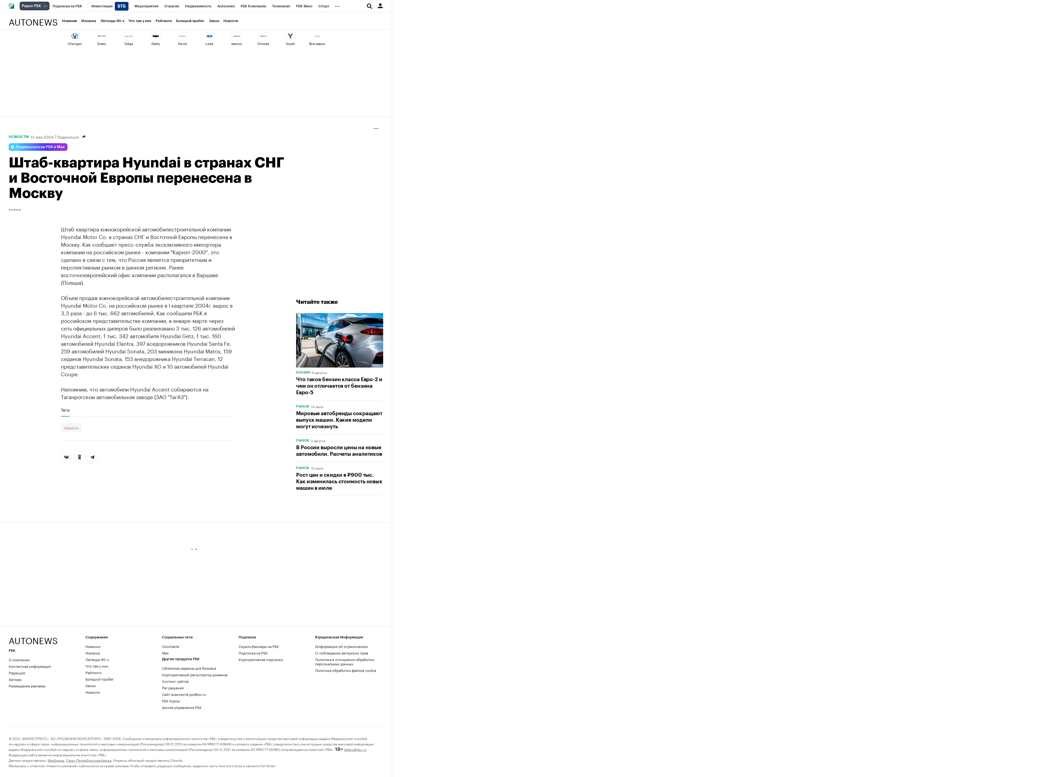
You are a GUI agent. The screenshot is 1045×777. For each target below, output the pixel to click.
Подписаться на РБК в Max (40, 147)
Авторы (15, 679)
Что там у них (139, 21)
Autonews (33, 19)
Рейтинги (164, 21)
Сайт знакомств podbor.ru (184, 694)
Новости (230, 21)
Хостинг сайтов (175, 681)
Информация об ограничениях (341, 646)
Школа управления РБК (182, 707)
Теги (65, 410)
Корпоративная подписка (261, 659)
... (337, 5)
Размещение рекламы (27, 685)
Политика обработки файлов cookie (345, 670)
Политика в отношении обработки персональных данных (344, 661)
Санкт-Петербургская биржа (88, 760)
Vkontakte (170, 646)
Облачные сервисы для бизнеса (189, 668)
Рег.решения (173, 687)
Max (165, 652)
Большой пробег (190, 21)
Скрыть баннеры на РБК (259, 646)
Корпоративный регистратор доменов (195, 674)
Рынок (302, 406)
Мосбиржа (56, 760)
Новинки (69, 21)
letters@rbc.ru (355, 749)
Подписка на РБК (253, 652)
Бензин (303, 372)
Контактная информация (30, 666)
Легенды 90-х (112, 21)
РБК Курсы (171, 700)
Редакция (17, 672)
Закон (214, 21)
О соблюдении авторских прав (341, 652)
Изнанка (88, 21)
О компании (19, 659)
